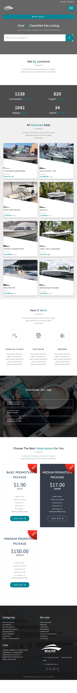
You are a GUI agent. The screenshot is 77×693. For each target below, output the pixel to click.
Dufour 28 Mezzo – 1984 (48, 171)
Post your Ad (39, 17)
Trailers (6, 636)
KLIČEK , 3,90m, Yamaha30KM (50, 249)
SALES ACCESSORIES (10, 638)
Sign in (64, 2)
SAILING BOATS (8, 626)
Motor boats (7, 174)
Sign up (72, 2)
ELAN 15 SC (43, 210)
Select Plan (18, 518)
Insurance (44, 629)
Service (43, 624)
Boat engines (8, 633)
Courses (44, 636)
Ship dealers (46, 622)
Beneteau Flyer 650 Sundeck (49, 288)
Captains (44, 638)
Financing (44, 631)
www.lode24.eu (9, 659)
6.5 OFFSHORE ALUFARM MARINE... (15, 171)
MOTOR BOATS (8, 622)
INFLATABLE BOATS (10, 629)
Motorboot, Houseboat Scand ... (14, 249)
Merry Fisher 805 (9, 288)
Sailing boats (43, 174)
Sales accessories (48, 633)
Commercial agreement (12, 652)
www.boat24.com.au (11, 654)
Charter (44, 626)
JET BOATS (6, 624)
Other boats (8, 631)
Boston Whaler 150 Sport (12, 210)
